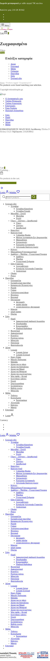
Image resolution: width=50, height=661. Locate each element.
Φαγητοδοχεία (17, 345)
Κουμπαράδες (22, 326)
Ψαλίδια (19, 259)
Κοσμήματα (16, 398)
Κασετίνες (15, 230)
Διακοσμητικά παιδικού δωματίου (30, 321)
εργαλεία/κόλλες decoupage (28, 307)
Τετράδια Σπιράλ (23, 211)
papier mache (21, 304)
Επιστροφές (10, 106)
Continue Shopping (8, 183)
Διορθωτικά (21, 228)
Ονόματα (14, 71)
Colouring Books (23, 235)
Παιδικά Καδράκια (24, 328)
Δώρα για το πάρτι (18, 364)
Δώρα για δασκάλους (20, 367)
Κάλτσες (14, 405)
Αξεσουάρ (15, 403)
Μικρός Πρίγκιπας (18, 359)
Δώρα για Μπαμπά (19, 371)
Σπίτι (13, 76)
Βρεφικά (14, 297)
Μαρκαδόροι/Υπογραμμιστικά (24, 252)
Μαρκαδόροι (21, 240)
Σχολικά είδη (16, 78)
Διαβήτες (20, 256)
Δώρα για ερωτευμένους (21, 374)
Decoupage (15, 300)
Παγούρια (15, 343)
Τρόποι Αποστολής (13, 103)
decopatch (20, 302)
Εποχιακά (15, 66)
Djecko (14, 314)
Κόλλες (14, 249)
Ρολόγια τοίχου (17, 338)
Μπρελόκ (15, 340)
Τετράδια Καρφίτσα (24, 209)
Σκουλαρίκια (21, 400)
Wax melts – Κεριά (19, 376)
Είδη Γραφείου (17, 264)
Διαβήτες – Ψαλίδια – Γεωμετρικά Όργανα (29, 254)
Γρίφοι (13, 290)
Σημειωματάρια (17, 383)
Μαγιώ (14, 407)
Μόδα (13, 69)
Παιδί (7, 117)
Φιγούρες (15, 295)
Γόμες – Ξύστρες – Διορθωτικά (24, 221)
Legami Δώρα (22, 352)
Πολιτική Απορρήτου (14, 110)
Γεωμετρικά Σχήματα (25, 261)
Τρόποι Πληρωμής (13, 101)
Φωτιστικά (15, 331)
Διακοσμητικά (17, 333)
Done (2, 53)
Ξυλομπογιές (21, 242)
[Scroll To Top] (1, 189)
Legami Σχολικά (23, 355)
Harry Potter (16, 357)
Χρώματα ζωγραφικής (25, 245)
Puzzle (13, 288)
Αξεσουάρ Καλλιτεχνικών (27, 247)
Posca (13, 276)
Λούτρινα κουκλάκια (19, 292)
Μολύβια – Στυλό (18, 213)
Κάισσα (14, 309)
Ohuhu (14, 273)
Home (2, 83)
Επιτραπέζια (16, 280)
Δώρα (13, 64)
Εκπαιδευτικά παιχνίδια (21, 283)
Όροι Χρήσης (11, 108)
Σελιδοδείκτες (17, 386)
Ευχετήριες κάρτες (18, 379)
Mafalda (14, 362)
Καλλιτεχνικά (16, 233)
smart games (16, 312)
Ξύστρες (19, 225)
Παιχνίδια (15, 73)
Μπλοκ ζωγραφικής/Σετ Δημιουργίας (31, 237)
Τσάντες (14, 395)
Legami (14, 350)
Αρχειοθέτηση (22, 266)
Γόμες (18, 223)
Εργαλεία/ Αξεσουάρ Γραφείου (29, 268)
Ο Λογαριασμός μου (14, 98)
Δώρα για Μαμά (17, 369)
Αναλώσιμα (21, 271)
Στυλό (18, 218)
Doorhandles (21, 324)
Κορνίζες (15, 335)
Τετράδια (14, 206)
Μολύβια (20, 216)
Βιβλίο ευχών (16, 388)
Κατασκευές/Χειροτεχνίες (22, 285)
